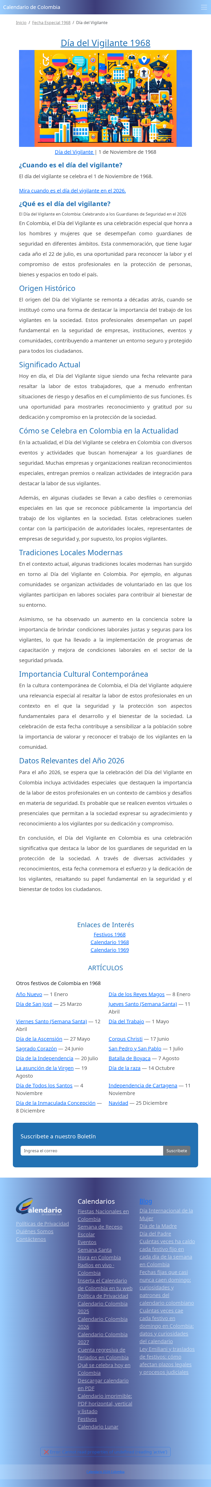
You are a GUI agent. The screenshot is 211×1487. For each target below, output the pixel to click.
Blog (145, 1201)
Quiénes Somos (35, 1231)
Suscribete (176, 1151)
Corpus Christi (126, 1038)
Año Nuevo (29, 994)
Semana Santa (95, 1249)
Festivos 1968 (110, 934)
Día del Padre (155, 1233)
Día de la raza (124, 1068)
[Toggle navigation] (204, 7)
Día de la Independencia (44, 1058)
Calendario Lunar (98, 1426)
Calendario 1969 (110, 949)
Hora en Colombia (99, 1257)
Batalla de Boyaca (130, 1058)
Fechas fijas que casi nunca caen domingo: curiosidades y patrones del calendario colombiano (166, 1287)
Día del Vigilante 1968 (106, 43)
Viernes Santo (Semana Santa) (51, 1021)
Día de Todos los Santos (44, 1085)
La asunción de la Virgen (45, 1068)
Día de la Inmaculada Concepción (55, 1102)
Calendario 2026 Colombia (105, 1472)
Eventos (87, 1242)
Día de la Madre (158, 1225)
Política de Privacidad (103, 1295)
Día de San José (34, 1003)
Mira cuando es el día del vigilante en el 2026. (72, 190)
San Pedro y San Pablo (135, 1048)
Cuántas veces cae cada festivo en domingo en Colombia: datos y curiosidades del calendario (166, 1326)
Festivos (87, 1418)
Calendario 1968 (110, 942)
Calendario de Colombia (31, 7)
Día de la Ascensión (39, 1038)
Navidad (118, 1102)
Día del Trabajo (126, 1021)
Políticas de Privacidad (42, 1223)
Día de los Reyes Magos (137, 994)
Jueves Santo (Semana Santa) (143, 1003)
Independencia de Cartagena (143, 1085)
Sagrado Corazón (36, 1048)
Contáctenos (31, 1239)
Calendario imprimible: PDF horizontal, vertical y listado (105, 1403)
